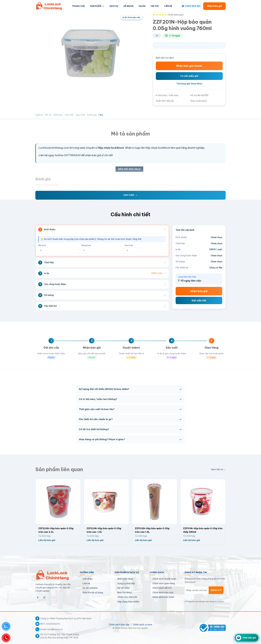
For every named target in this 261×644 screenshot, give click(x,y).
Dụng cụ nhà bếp (126, 583)
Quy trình (80, 114)
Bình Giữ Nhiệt (124, 592)
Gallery (39, 114)
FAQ (101, 114)
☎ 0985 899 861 (191, 6)
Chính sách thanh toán (164, 578)
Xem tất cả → (218, 469)
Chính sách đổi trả (161, 588)
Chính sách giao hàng (163, 583)
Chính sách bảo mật (162, 592)
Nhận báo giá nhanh (189, 65)
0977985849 (72, 155)
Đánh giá (92, 114)
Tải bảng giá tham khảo (189, 83)
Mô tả (48, 114)
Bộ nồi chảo (123, 588)
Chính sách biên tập (119, 624)
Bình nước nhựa (125, 578)
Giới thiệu (88, 578)
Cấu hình (69, 114)
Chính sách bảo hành (163, 597)
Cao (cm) (129, 245)
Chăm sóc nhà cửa (127, 597)
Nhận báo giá (214, 6)
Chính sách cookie (142, 624)
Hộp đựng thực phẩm (128, 601)
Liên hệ (86, 583)
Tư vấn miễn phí (189, 76)
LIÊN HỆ (168, 6)
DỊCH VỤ (114, 6)
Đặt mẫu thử (199, 300)
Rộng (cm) (86, 245)
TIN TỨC (154, 6)
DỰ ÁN (142, 6)
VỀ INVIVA (128, 6)
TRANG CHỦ (78, 6)
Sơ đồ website (90, 588)
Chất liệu (58, 114)
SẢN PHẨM (95, 6)
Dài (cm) (42, 245)
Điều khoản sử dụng (93, 592)
